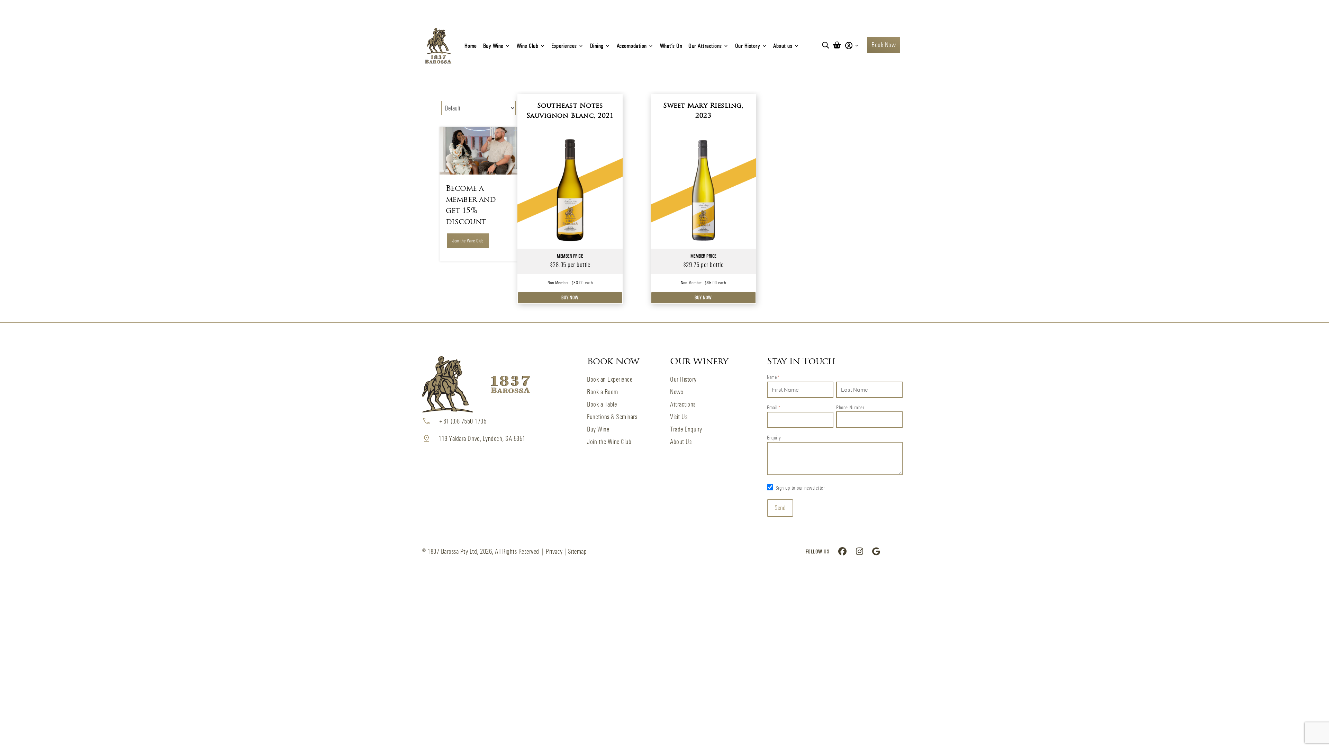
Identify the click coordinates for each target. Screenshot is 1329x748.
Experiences (564, 45)
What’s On (671, 45)
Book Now (883, 45)
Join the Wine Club (467, 240)
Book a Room (602, 392)
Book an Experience (609, 379)
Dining (597, 45)
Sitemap (577, 551)
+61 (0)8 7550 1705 (462, 421)
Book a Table (602, 404)
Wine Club (528, 45)
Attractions (683, 404)
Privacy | (557, 551)
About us (782, 45)
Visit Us (678, 417)
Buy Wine (493, 45)
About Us (680, 442)
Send (780, 508)
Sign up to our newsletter (800, 487)
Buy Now (570, 297)
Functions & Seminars (612, 417)
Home (470, 45)
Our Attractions (705, 45)
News (676, 392)
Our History (747, 45)
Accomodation (632, 45)
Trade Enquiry (686, 429)
